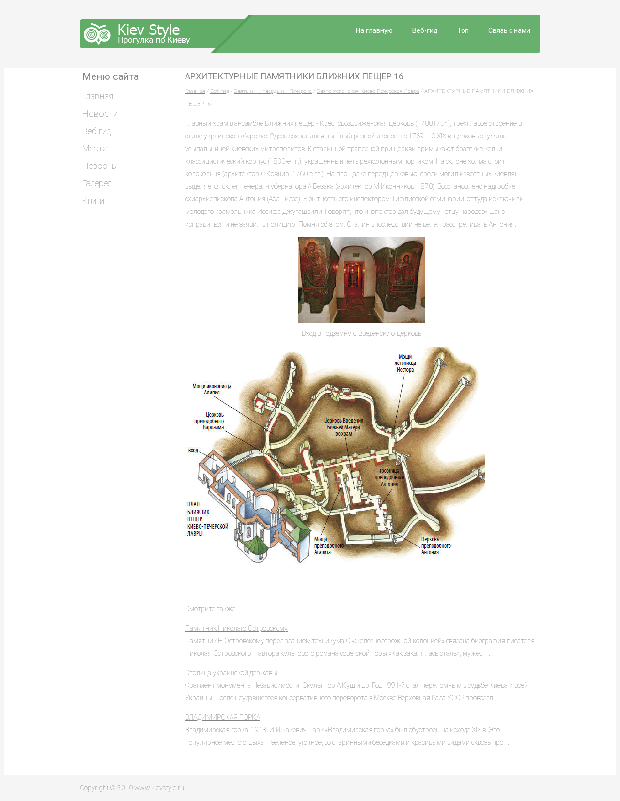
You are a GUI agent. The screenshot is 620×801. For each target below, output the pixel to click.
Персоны (100, 166)
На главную (374, 30)
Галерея (97, 183)
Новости (100, 113)
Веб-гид (425, 30)
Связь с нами (509, 30)
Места (95, 148)
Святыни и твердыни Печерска (273, 91)
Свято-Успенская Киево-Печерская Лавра (368, 91)
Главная (195, 91)
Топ (463, 30)
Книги (93, 201)
